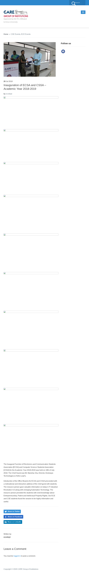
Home (6, 34)
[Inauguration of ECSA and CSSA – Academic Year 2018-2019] (30, 59)
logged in (17, 556)
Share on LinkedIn (14, 522)
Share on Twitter (14, 511)
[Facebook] (63, 51)
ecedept (9, 94)
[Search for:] (77, 2)
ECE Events (25, 34)
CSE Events (15, 34)
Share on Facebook (15, 517)
